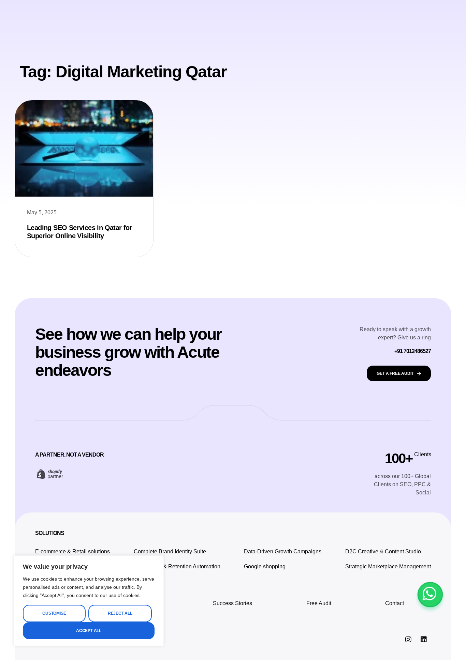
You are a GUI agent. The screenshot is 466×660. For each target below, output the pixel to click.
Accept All (88, 630)
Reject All (120, 613)
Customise (54, 613)
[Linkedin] (424, 639)
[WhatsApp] (430, 594)
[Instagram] (408, 639)
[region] (89, 600)
